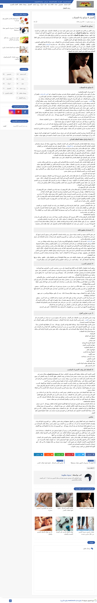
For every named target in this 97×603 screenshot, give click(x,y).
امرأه (41, 4)
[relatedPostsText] (4, 600)
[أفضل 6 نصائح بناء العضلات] (85, 500)
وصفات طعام (22, 4)
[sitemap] (10, 600)
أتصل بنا (60, 1)
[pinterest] (18, 112)
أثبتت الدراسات (44, 94)
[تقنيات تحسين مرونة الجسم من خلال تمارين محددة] (85, 524)
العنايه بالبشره (14, 4)
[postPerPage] (1, 1)
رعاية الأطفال (66, 8)
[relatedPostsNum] (1, 600)
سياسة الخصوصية (39, 1)
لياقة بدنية (50, 4)
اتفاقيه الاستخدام (53, 1)
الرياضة (48, 44)
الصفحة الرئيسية (67, 1)
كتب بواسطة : (71, 475)
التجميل (30, 4)
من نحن (46, 1)
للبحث (90, 101)
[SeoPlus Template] (95, 600)
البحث (86, 320)
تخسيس (60, 4)
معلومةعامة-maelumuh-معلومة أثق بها (71, 600)
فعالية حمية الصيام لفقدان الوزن (10, 47)
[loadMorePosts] (7, 600)
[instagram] (12, 112)
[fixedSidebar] (10, 1)
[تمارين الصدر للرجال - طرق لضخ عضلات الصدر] (64, 500)
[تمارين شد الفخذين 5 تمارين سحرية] (43, 500)
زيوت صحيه (36, 4)
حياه (46, 4)
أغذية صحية (67, 4)
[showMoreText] (4, 1)
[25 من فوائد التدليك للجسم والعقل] (43, 524)
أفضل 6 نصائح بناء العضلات (86, 508)
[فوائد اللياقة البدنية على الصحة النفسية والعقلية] (64, 524)
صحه (56, 4)
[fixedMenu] (7, 1)
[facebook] (25, 112)
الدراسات (89, 241)
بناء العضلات (69, 146)
